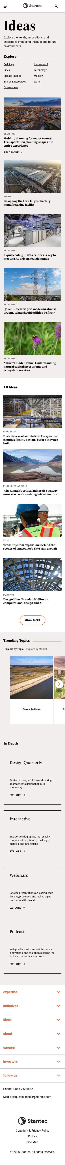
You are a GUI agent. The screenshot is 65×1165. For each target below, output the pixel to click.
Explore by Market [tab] (36, 649)
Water (37, 81)
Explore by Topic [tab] (14, 649)
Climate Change (12, 75)
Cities (7, 70)
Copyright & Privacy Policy (32, 1130)
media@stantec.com (38, 1097)
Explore (15, 795)
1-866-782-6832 (23, 1089)
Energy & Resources (15, 81)
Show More (32, 620)
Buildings (9, 64)
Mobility (38, 75)
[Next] (59, 684)
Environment (11, 87)
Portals (32, 1136)
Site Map (32, 1142)
